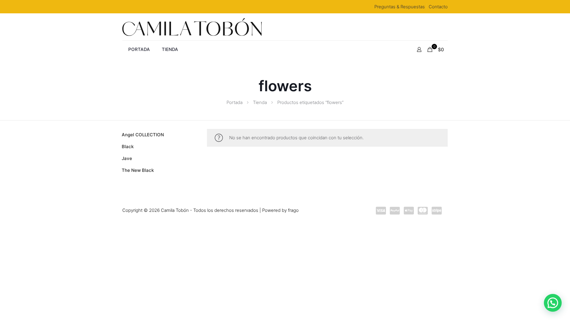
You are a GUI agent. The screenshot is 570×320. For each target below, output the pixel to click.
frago (293, 210)
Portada (235, 102)
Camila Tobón (175, 210)
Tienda (260, 102)
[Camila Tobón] (192, 26)
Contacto (438, 6)
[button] (553, 303)
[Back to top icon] (534, 303)
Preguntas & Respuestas (399, 6)
